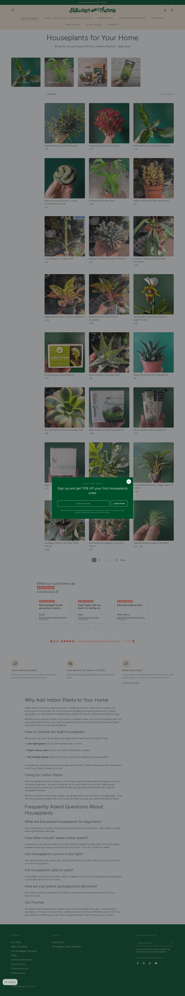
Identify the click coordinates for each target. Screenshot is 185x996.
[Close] (129, 482)
